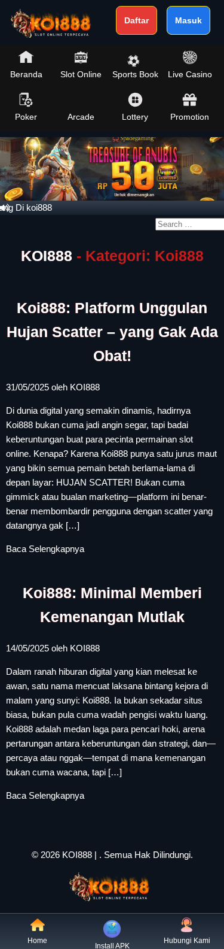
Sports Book (135, 74)
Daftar (136, 20)
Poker (26, 117)
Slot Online (81, 74)
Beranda (26, 74)
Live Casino (190, 74)
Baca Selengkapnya (45, 549)
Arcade (80, 117)
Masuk (188, 20)
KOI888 (46, 255)
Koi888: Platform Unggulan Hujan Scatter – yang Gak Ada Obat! (112, 331)
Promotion (189, 117)
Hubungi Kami (187, 940)
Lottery (135, 117)
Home (37, 940)
